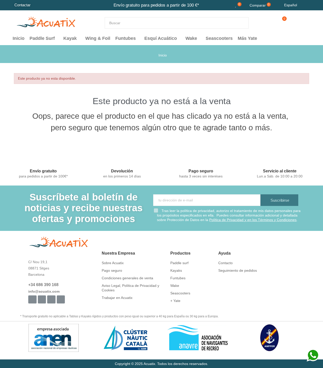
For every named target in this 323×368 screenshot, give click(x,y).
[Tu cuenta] (291, 23)
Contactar (22, 5)
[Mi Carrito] (280, 22)
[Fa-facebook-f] (32, 299)
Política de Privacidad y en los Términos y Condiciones (253, 220)
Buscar (240, 23)
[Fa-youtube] (51, 299)
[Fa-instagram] (42, 299)
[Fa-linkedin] (61, 299)
